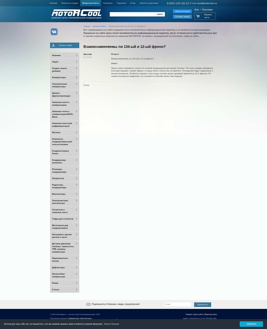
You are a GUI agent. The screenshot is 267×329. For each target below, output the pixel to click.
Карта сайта (198, 314)
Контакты (108, 3)
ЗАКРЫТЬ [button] (251, 324)
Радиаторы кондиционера (59, 186)
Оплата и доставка (149, 3)
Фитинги (56, 132)
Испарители (58, 178)
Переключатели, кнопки (60, 259)
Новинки (56, 55)
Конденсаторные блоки (60, 152)
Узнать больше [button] (111, 324)
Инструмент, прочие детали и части (62, 235)
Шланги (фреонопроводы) (61, 94)
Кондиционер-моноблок (59, 161)
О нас (133, 3)
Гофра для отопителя (62, 219)
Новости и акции (69, 3)
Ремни (55, 283)
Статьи (55, 289)
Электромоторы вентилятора (60, 201)
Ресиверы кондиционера (59, 170)
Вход (197, 9)
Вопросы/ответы (90, 3)
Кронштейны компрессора (58, 275)
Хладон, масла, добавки (59, 69)
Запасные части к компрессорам (60, 103)
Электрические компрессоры (59, 85)
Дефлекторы (58, 267)
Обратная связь (210, 314)
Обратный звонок (182, 11)
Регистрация (207, 9)
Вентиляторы (58, 194)
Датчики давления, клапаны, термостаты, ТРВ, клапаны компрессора (63, 247)
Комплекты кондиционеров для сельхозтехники (62, 141)
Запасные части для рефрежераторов (62, 124)
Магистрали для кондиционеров (60, 226)
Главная (53, 3)
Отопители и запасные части (60, 211)
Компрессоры (59, 77)
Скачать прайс (65, 45)
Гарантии (121, 3)
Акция (55, 62)
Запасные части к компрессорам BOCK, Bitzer (62, 114)
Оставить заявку (182, 17)
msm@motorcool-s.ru (207, 3)
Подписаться (202, 304)
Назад (86, 85)
